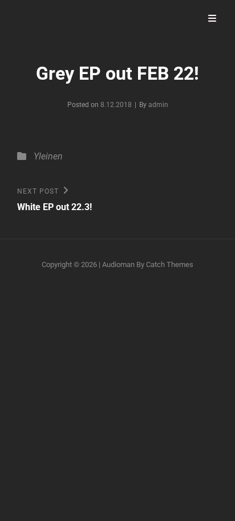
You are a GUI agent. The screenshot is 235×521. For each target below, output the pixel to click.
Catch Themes (169, 264)
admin (158, 105)
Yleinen (48, 156)
